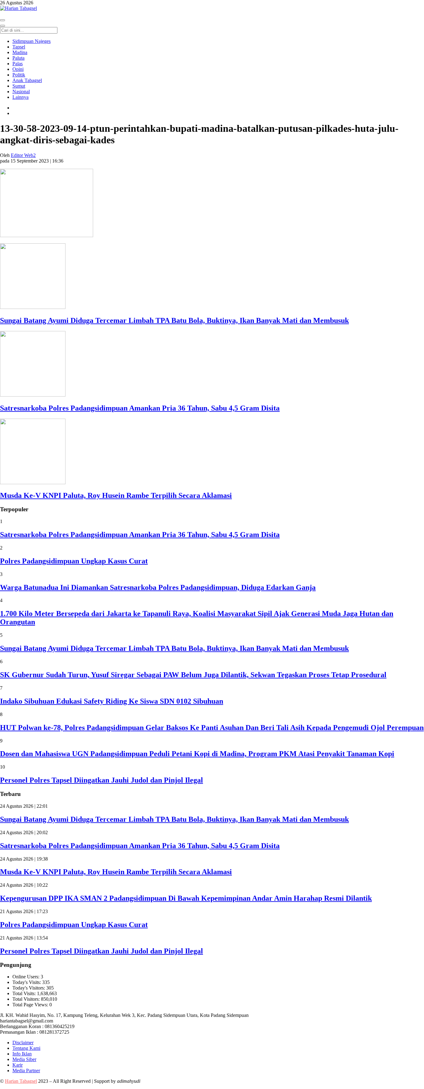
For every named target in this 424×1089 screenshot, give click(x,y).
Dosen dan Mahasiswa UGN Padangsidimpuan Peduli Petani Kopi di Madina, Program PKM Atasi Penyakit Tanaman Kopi (197, 754)
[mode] (2, 20)
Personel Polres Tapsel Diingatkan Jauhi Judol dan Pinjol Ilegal (101, 780)
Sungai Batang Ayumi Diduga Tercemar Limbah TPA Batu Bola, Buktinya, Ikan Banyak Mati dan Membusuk (174, 320)
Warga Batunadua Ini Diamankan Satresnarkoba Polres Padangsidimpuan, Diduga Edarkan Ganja (158, 587)
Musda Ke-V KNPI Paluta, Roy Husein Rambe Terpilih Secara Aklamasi (116, 495)
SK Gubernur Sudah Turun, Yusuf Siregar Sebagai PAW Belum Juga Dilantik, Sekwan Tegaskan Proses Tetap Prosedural (193, 675)
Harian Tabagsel (21, 1081)
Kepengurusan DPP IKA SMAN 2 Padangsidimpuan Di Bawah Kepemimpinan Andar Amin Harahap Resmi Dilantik (186, 898)
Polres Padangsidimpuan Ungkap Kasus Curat (74, 561)
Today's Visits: (27, 982)
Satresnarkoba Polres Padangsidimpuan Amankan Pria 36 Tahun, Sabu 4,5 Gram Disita (140, 408)
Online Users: (26, 976)
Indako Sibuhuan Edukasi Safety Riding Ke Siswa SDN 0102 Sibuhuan (111, 701)
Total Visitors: (26, 999)
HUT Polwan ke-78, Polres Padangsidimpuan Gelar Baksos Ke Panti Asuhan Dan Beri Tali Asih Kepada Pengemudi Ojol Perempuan (212, 728)
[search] (2, 26)
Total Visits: (24, 993)
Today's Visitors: (29, 987)
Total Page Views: (30, 1004)
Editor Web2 (23, 155)
